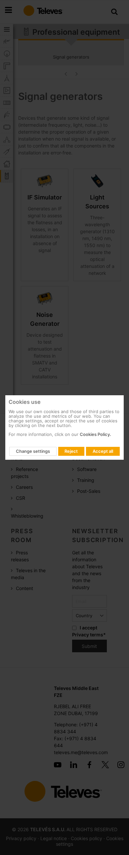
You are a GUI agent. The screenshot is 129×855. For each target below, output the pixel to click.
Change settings (33, 451)
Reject (71, 451)
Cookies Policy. (95, 434)
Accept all (103, 451)
